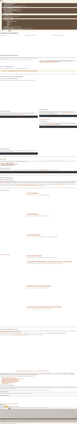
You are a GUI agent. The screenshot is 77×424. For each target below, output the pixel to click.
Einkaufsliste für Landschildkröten (8, 19)
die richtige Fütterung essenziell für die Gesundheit (19, 334)
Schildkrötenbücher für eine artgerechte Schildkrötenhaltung (12, 26)
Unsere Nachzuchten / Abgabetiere (8, 17)
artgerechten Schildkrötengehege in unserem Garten (32, 185)
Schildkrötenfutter (7, 20)
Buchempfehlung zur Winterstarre (8, 27)
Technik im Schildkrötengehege (4, 331)
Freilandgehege (72, 373)
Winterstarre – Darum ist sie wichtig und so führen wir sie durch (11, 380)
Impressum (3, 420)
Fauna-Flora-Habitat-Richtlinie (31, 181)
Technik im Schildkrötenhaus (17, 114)
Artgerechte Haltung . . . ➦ (19, 116)
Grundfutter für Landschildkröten (11, 21)
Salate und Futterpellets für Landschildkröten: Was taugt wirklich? (13, 10)
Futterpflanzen (9, 24)
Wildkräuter (8, 22)
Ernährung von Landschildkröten (8, 8)
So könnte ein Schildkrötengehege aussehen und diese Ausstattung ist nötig (12, 378)
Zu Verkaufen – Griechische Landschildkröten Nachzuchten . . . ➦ (38, 172)
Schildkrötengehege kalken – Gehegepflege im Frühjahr (11, 6)
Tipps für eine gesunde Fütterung (52, 113)
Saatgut (8, 25)
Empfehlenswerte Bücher (5, 383)
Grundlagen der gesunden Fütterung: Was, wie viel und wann (12, 9)
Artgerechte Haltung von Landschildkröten (10, 3)
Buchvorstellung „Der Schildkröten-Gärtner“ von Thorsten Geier (13, 29)
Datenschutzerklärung (5, 421)
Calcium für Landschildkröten (8, 11)
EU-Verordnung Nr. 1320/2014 (59, 182)
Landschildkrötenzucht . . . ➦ (58, 126)
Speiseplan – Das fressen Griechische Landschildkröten (9, 379)
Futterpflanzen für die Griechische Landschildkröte (69, 112)
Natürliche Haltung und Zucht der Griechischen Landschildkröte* (9, 403)
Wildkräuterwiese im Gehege (8, 13)
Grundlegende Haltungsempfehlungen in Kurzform (9, 377)
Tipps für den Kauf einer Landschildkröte (7, 382)
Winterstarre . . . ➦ (19, 153)
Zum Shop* (6, 406)
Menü (1, 0)
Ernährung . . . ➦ (58, 115)
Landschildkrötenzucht (7, 15)
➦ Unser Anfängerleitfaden (32, 193)
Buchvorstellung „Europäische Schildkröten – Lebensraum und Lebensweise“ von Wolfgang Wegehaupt (18, 28)
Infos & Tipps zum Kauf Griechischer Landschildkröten (11, 16)
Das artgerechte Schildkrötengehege (9, 4)
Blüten (8, 23)
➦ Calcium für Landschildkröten (33, 234)
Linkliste (3, 419)
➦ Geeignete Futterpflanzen (32, 213)
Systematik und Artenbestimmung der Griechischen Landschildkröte (26, 184)
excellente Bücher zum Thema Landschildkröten (58, 184)
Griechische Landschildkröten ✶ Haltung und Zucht (9, 423)
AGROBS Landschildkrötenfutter (8, 12)
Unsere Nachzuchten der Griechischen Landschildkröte (9, 381)
